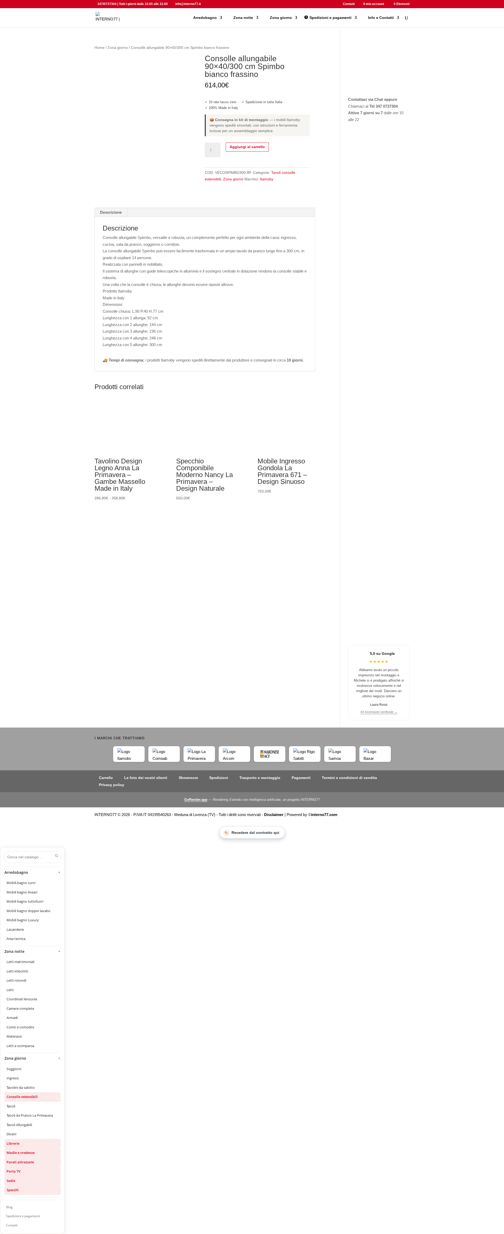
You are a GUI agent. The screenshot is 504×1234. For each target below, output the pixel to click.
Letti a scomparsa (20, 1045)
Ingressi (13, 1078)
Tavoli (11, 1106)
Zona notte (32, 951)
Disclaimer (274, 814)
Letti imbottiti (17, 971)
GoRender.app (195, 800)
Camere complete (20, 1008)
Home (99, 48)
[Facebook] (206, 4)
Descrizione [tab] (111, 212)
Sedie (11, 1180)
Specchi (13, 1190)
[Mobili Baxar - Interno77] (375, 754)
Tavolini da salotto (21, 1087)
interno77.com (324, 814)
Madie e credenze (21, 1152)
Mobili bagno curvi (21, 882)
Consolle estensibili (22, 1096)
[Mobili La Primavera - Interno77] (199, 754)
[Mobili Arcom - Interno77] (234, 754)
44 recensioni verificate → (378, 712)
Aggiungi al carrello (247, 147)
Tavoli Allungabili (19, 1124)
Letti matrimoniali (20, 961)
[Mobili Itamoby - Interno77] (129, 754)
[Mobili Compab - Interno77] (164, 754)
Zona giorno (118, 48)
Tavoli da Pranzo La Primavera (30, 1115)
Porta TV (13, 1171)
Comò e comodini (20, 1027)
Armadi (12, 1017)
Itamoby (266, 179)
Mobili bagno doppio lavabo (28, 910)
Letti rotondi (16, 980)
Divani (11, 1134)
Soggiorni (14, 1068)
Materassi (14, 1036)
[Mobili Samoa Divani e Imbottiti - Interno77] (340, 754)
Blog (9, 1207)
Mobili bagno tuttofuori (25, 901)
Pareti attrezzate (20, 1162)
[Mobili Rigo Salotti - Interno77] (305, 754)
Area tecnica (16, 938)
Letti (10, 989)
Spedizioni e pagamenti (23, 1216)
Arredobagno (32, 872)
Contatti (12, 1225)
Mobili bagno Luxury (23, 920)
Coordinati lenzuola (22, 999)
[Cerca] (56, 855)
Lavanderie (15, 929)
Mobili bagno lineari (22, 892)
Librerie (13, 1143)
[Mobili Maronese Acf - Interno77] (269, 754)
